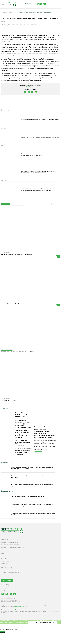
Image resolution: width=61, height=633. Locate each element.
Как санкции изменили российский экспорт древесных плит (16, 254)
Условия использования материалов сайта (12, 547)
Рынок (6, 409)
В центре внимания (6, 252)
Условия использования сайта (9, 542)
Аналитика (4, 558)
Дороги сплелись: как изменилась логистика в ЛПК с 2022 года (17, 351)
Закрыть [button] (2, 632)
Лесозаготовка (7, 491)
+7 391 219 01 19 (4, 588)
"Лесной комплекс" (30, 86)
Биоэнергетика (38, 452)
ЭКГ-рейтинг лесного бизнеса (8, 400)
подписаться (5, 204)
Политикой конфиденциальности (22, 606)
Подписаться (7, 580)
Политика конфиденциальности (10, 544)
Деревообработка (9, 462)
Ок (30, 622)
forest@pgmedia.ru (5, 590)
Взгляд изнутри (5, 556)
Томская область (31, 24)
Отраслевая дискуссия (7, 349)
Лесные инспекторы (12, 24)
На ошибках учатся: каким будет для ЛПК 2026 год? (14, 303)
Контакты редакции (6, 539)
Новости (5, 110)
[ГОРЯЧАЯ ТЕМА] (30, 277)
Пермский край (22, 24)
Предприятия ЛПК (5, 561)
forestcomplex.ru (14, 610)
